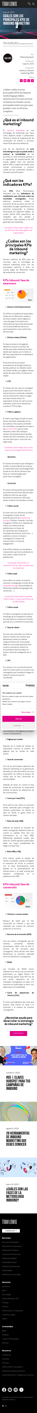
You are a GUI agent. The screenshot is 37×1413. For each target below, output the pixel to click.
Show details (26, 712)
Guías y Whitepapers (10, 1339)
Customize (17, 725)
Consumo (6, 1286)
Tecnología (6, 1295)
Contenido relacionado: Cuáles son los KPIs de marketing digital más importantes (18, 230)
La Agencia (6, 1355)
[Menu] (29, 3)
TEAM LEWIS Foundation (12, 1367)
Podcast (5, 1335)
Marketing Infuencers (11, 1266)
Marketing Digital (9, 1258)
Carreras (5, 1359)
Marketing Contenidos (11, 1274)
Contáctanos (18, 1033)
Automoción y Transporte (12, 1311)
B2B (3, 1291)
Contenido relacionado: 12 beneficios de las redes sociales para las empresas (18, 565)
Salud (4, 1319)
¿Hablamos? (10, 1231)
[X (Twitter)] (21, 1390)
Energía (5, 1303)
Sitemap (12, 1399)
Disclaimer (5, 1397)
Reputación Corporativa (12, 1246)
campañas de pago (10, 586)
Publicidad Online (9, 1262)
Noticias (5, 1343)
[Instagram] (10, 1390)
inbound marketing (15, 131)
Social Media (7, 1270)
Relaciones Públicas (10, 1250)
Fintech (5, 1307)
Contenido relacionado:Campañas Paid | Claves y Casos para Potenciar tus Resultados (18, 599)
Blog (16, 42)
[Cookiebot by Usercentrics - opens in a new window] (26, 685)
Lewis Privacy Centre (16, 1397)
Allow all (18, 719)
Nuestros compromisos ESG (13, 1371)
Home (4, 42)
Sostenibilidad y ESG (10, 1299)
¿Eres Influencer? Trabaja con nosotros (18, 1375)
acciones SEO (11, 429)
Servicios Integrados (10, 1242)
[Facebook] (4, 1390)
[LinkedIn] (16, 1390)
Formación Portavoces (11, 1254)
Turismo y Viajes (8, 1315)
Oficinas (5, 1363)
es (6, 1406)
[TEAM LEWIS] (9, 4)
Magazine (10, 42)
